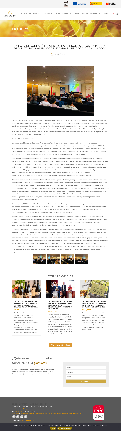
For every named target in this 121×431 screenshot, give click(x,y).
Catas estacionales (80, 14)
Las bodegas (47, 14)
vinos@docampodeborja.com (21, 409)
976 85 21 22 (19, 411)
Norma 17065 (77, 413)
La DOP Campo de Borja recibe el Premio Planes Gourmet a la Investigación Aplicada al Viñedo (60, 305)
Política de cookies (41, 413)
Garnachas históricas (62, 14)
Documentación (67, 413)
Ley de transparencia (54, 413)
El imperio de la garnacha (30, 14)
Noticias (107, 14)
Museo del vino (95, 14)
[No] (119, 427)
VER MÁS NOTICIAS (60, 345)
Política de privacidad (27, 413)
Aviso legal (15, 413)
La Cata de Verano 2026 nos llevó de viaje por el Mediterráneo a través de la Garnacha (26, 304)
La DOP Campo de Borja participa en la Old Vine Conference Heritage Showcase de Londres (94, 304)
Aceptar (53, 428)
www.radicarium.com (27, 420)
